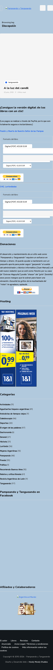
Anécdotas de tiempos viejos (13, 414)
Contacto (35, 640)
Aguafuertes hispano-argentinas (14, 409)
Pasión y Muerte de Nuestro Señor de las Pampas (22, 131)
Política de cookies (10, 647)
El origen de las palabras (10, 428)
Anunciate (6, 644)
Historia (3, 442)
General (3, 437)
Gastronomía (5, 432)
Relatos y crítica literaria (10, 474)
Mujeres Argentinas (8, 451)
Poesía (3, 460)
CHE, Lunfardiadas (8, 186)
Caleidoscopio (6, 418)
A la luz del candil (16, 88)
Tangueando (5, 483)
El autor (3, 640)
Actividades (5, 404)
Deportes (4, 423)
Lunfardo (4, 446)
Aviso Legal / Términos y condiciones (31, 644)
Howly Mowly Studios (38, 662)
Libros (13, 640)
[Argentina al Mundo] (26, 597)
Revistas (24, 640)
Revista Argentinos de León (12, 479)
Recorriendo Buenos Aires (11, 469)
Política (3, 465)
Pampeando (5, 456)
